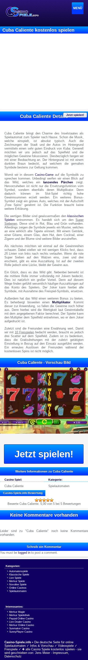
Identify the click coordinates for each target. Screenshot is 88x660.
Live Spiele (15, 577)
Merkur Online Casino (21, 625)
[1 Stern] (36, 500)
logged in (24, 552)
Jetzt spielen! (75, 115)
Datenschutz (13, 656)
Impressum (60, 653)
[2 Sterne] (40, 500)
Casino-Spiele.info (17, 642)
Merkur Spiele (17, 581)
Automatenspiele (18, 571)
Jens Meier (42, 653)
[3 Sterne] (44, 500)
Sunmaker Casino (19, 628)
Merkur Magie (17, 611)
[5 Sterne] (52, 500)
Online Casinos (18, 587)
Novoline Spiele (18, 584)
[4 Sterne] (48, 500)
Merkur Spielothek (19, 615)
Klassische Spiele (19, 574)
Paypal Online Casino (21, 618)
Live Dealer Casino (20, 621)
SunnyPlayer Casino (20, 631)
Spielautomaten (58, 486)
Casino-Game (44, 174)
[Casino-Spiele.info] (22, 12)
